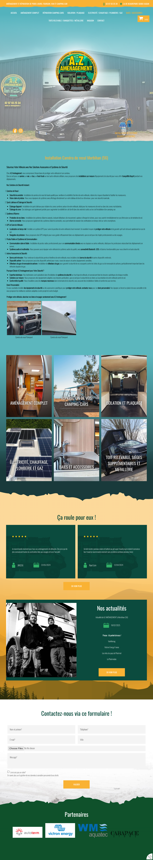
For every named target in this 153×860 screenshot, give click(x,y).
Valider (76, 784)
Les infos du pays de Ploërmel (111, 653)
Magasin (90, 20)
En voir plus (76, 586)
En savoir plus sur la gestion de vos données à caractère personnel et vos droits (33, 775)
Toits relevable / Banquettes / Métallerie (66, 20)
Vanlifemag (111, 641)
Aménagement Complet (30, 12)
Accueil (14, 12)
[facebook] (15, 131)
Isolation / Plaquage (76, 12)
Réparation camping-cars (53, 12)
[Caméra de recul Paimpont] (24, 318)
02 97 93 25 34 (111, 3)
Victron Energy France (111, 647)
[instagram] (20, 131)
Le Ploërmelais (111, 659)
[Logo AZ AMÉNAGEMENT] (76, 71)
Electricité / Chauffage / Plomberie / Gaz (105, 12)
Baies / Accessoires (134, 12)
